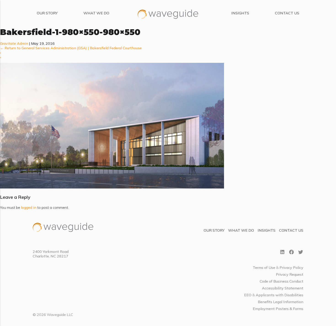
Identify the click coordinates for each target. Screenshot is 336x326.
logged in (28, 207)
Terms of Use (264, 267)
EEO (247, 295)
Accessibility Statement (282, 288)
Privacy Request (289, 274)
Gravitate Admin (14, 43)
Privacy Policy (291, 267)
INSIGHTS (240, 13)
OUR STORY (47, 13)
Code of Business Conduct (281, 281)
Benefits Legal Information (280, 301)
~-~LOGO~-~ (152, 10)
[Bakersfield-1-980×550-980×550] (112, 187)
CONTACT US (287, 13)
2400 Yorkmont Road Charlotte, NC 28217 (51, 253)
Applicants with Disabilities (279, 295)
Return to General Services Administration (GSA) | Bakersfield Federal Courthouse (71, 48)
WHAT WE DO (96, 13)
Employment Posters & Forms (278, 308)
